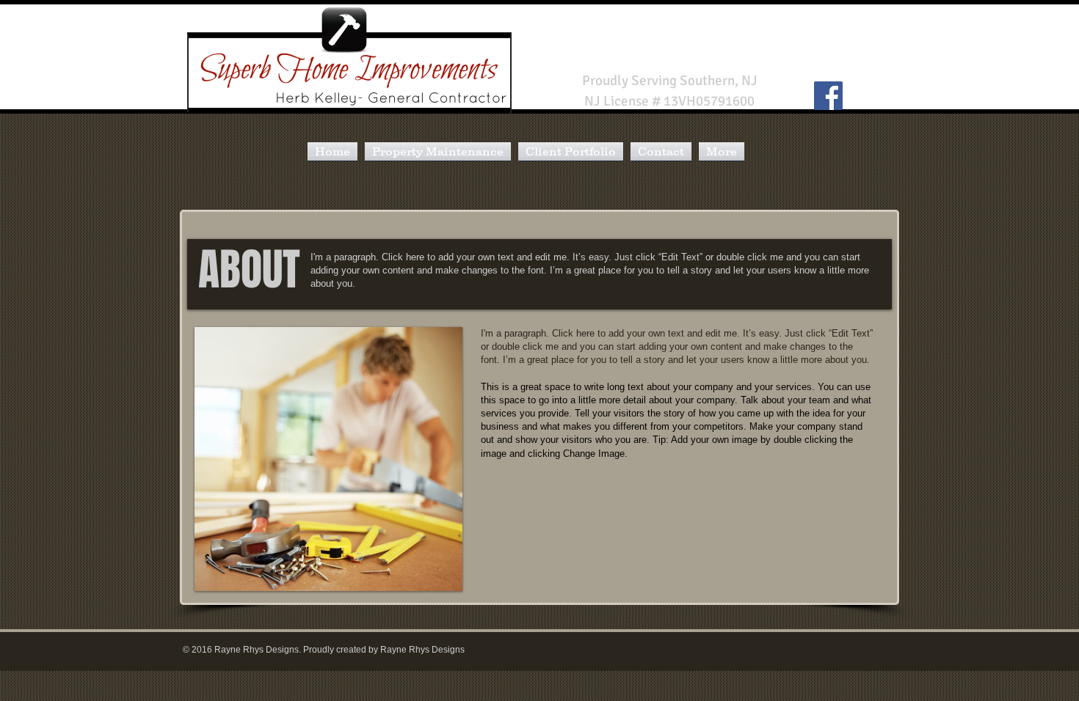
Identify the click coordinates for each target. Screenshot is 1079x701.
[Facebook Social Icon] (828, 95)
